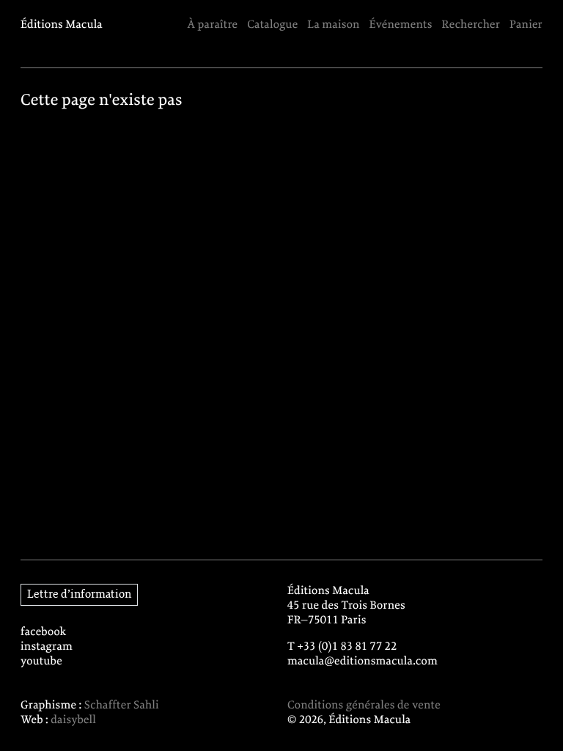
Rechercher (471, 25)
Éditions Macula (62, 25)
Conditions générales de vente (364, 705)
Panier (525, 25)
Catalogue (272, 25)
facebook (44, 632)
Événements (401, 25)
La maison (333, 25)
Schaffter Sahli (121, 705)
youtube (41, 661)
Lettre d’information (79, 595)
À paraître (212, 25)
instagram (47, 647)
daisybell (73, 720)
